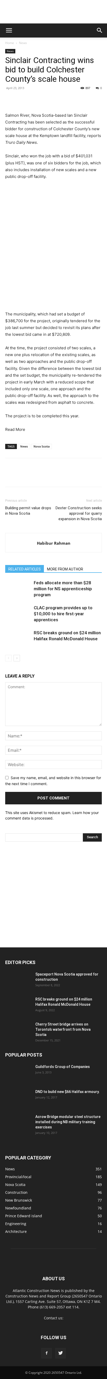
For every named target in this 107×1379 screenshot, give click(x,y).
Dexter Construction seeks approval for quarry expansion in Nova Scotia (79, 513)
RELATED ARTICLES (24, 569)
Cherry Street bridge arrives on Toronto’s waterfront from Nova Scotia (63, 1029)
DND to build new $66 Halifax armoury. (67, 1092)
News (23, 43)
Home (9, 43)
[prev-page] (8, 658)
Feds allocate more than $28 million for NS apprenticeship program (63, 588)
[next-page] (17, 658)
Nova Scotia (42, 446)
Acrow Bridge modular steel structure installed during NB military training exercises (68, 1122)
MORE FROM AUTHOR (65, 569)
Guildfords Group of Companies (62, 1067)
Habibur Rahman (53, 543)
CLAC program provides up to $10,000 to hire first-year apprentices (63, 613)
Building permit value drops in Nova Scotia (28, 511)
